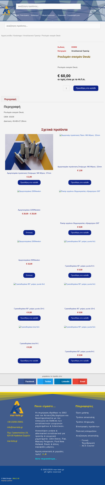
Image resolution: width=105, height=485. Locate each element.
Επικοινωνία (62, 15)
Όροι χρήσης (82, 413)
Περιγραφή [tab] (10, 99)
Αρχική (17, 15)
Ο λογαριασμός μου (73, 15)
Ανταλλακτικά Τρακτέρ (31, 36)
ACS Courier (88, 446)
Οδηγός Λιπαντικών (48, 15)
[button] (27, 381)
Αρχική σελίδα (6, 36)
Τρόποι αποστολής (85, 417)
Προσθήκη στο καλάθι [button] (29, 182)
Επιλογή (29, 233)
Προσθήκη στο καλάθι (86, 88)
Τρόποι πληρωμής (85, 422)
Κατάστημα (34, 15)
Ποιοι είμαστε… (25, 15)
